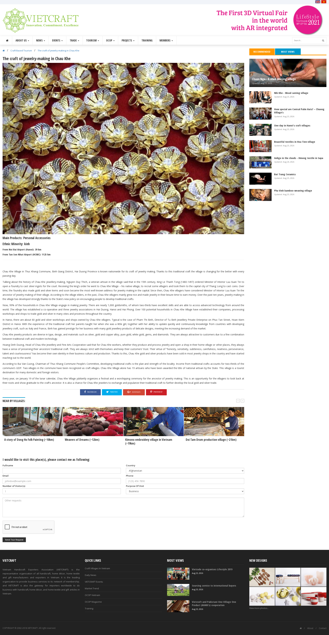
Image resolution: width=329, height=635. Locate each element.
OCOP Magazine (93, 601)
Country (130, 465)
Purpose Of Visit (135, 486)
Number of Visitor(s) (14, 486)
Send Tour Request (14, 539)
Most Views (288, 51)
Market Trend (92, 588)
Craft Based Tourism (21, 50)
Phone (129, 475)
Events (56, 40)
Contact (322, 628)
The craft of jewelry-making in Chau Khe (58, 50)
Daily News (90, 575)
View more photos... (259, 608)
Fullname (8, 465)
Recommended (261, 51)
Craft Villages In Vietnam (97, 568)
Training (147, 40)
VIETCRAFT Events (94, 581)
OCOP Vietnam (92, 595)
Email (6, 475)
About (310, 628)
